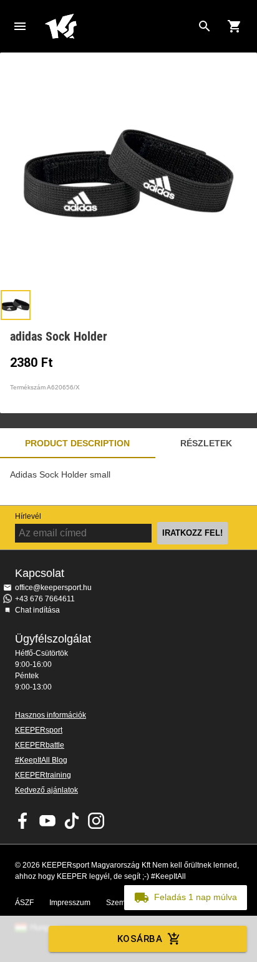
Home (118, 26)
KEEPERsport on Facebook (23, 821)
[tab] (16, 305)
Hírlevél (28, 516)
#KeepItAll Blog (41, 760)
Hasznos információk (50, 715)
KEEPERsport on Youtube (47, 821)
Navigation (20, 26)
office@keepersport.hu (53, 587)
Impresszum (69, 902)
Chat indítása (37, 610)
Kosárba (139, 938)
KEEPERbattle (39, 745)
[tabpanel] (128, 481)
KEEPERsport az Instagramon (96, 821)
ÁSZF (24, 902)
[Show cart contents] (234, 26)
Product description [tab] (77, 443)
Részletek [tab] (206, 443)
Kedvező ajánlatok (46, 790)
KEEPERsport (38, 730)
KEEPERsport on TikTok (72, 821)
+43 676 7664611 (45, 598)
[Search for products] (204, 26)
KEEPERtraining (43, 775)
